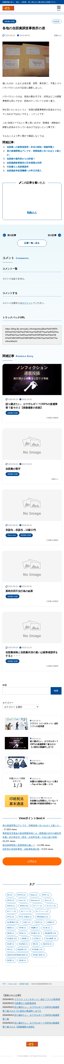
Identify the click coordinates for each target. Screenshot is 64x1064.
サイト (12, 911)
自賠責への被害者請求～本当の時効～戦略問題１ (31, 147)
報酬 (35, 928)
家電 (11, 933)
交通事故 (13, 922)
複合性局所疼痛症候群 (18, 955)
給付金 (48, 944)
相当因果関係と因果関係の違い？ (18, 845)
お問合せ (32, 861)
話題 (11, 960)
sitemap (36, 900)
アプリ (38, 906)
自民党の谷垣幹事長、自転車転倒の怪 (20, 849)
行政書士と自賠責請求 (18, 166)
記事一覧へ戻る (32, 243)
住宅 (39, 922)
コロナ (52, 906)
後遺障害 (51, 933)
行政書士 (37, 949)
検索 (4, 685)
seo (23, 900)
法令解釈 (51, 938)
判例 (23, 928)
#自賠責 (56, 21)
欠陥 (38, 938)
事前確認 (43, 917)
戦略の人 (32, 212)
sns (48, 900)
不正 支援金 (26, 917)
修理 (11, 928)
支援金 (12, 938)
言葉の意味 (39, 955)
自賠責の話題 (9, 21)
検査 (26, 938)
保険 (51, 922)
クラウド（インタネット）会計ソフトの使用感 (37, 999)
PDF (46, 895)
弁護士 (36, 933)
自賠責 (22, 949)
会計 (27, 922)
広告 (23, 933)
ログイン (26, 303)
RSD (11, 900)
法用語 (24, 944)
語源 (23, 960)
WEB (24, 906)
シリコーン (42, 911)
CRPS (21, 895)
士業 (47, 928)
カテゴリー (7, 702)
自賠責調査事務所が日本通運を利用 (24, 162)
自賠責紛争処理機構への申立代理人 (24, 170)
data (34, 895)
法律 (11, 944)
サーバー (26, 911)
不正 (11, 917)
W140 (11, 906)
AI (10, 895)
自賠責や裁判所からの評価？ (21, 158)
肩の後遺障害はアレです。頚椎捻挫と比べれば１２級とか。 (31, 825)
